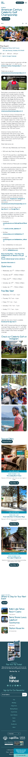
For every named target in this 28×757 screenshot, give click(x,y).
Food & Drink (14, 711)
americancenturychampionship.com (11, 111)
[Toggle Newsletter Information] (26, 457)
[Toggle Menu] (26, 3)
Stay (14, 699)
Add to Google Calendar (9, 56)
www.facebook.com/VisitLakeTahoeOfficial (15, 223)
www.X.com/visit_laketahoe (12, 228)
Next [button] (24, 694)
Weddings (14, 702)
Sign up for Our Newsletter (14, 690)
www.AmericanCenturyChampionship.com (13, 204)
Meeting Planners (14, 708)
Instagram (21, 198)
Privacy (7, 752)
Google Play (14, 209)
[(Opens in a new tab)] (14, 349)
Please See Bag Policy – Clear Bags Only (12, 254)
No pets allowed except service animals (12, 259)
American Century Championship (10, 66)
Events (14, 718)
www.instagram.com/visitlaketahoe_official (15, 239)
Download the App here (8, 321)
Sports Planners (14, 714)
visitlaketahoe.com (13, 250)
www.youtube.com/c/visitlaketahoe (12, 234)
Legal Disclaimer (13, 752)
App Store (4, 209)
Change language (5, 735)
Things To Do (14, 705)
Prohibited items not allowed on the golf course (12, 256)
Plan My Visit (14, 724)
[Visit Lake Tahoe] (3, 2)
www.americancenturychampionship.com (12, 73)
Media (14, 721)
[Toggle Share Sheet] (26, 454)
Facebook (13, 198)
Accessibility (19, 752)
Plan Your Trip (13, 671)
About (14, 727)
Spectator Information (7, 262)
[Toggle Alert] (26, 451)
